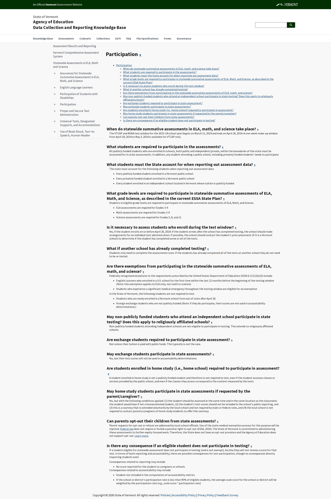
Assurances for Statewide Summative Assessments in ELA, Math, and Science (79, 77)
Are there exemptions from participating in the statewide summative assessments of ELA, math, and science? (188, 92)
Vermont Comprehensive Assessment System (76, 54)
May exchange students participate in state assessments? (157, 106)
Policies (165, 495)
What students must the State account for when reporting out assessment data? (170, 75)
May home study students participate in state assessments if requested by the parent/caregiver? (180, 113)
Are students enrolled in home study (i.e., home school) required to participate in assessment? (178, 110)
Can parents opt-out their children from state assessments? (158, 117)
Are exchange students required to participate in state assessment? (163, 103)
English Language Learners (76, 87)
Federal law (126, 429)
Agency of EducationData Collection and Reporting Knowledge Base (79, 24)
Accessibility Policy (184, 495)
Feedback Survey (227, 495)
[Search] (291, 25)
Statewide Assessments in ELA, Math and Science (74, 65)
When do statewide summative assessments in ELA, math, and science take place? (171, 68)
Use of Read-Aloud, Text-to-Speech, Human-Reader (77, 133)
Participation (66, 104)
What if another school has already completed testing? (155, 89)
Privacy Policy (206, 495)
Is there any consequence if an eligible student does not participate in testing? (169, 120)
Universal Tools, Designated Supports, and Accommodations (80, 123)
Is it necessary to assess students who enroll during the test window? (163, 86)
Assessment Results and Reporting (74, 46)
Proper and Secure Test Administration (74, 113)
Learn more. (142, 435)
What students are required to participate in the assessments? (160, 72)
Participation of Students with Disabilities (79, 96)
